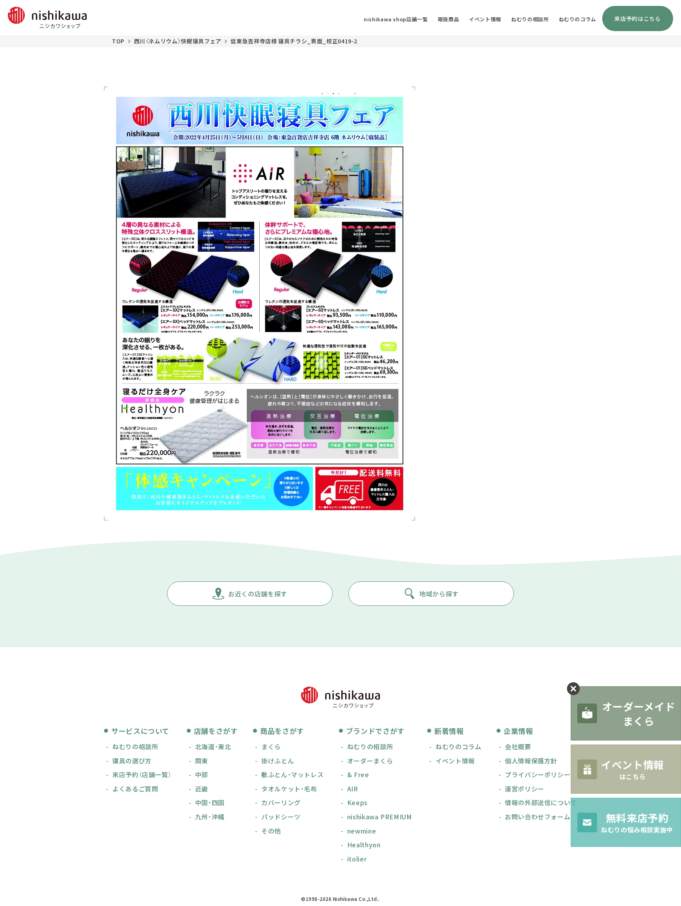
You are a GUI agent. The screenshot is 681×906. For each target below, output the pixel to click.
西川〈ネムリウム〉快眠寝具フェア (177, 41)
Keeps (357, 802)
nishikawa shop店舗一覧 (396, 19)
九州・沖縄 (210, 816)
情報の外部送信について (541, 802)
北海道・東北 (213, 746)
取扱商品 (449, 19)
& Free (358, 774)
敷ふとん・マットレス (292, 774)
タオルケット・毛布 (289, 788)
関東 (201, 760)
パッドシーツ (281, 816)
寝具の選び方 (132, 760)
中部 (201, 774)
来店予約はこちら (637, 18)
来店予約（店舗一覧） (141, 774)
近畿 (201, 788)
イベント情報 (485, 19)
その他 (271, 830)
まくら (271, 746)
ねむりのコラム (577, 19)
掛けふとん (277, 760)
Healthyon (364, 844)
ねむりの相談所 (530, 19)
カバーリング (281, 802)
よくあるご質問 (135, 788)
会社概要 (518, 746)
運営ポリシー (524, 788)
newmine (361, 830)
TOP (118, 41)
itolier (357, 858)
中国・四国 (210, 802)
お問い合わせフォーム (537, 816)
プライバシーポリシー (537, 774)
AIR (352, 788)
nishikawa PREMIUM (379, 816)
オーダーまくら (370, 760)
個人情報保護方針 (531, 760)
